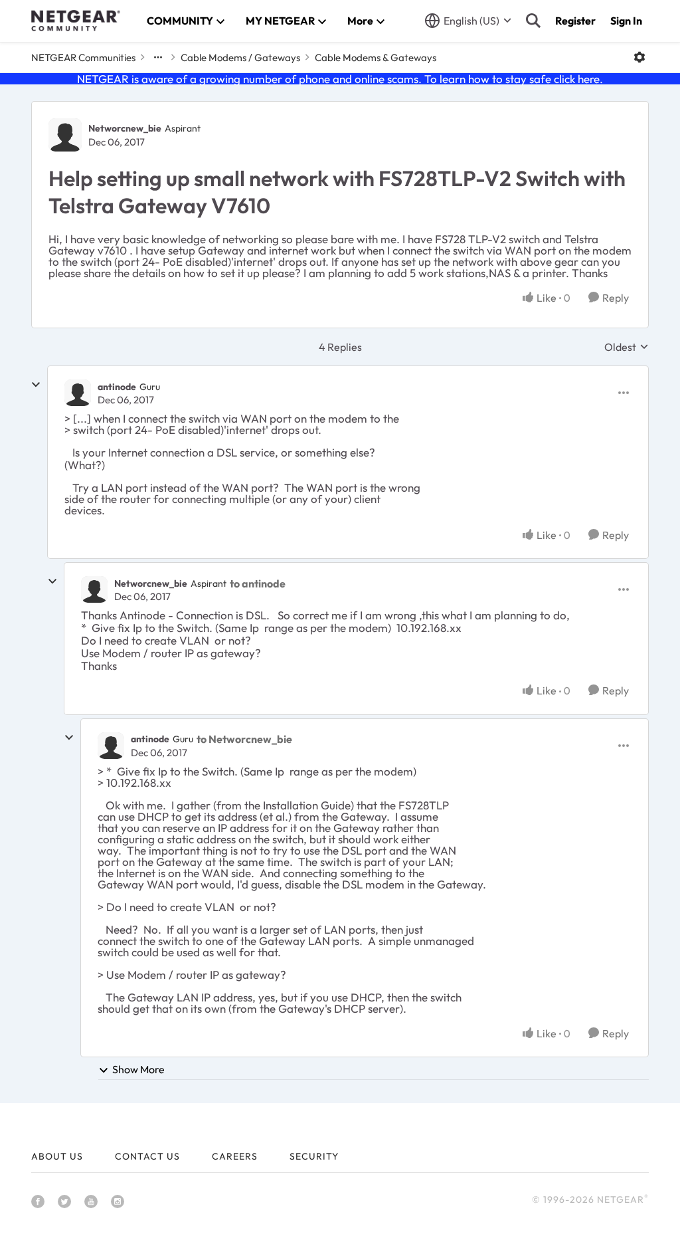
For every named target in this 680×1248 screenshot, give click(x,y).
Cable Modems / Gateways (240, 57)
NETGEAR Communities (83, 57)
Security (314, 1156)
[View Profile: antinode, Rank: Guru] (77, 392)
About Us (57, 1156)
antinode (117, 386)
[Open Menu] (639, 57)
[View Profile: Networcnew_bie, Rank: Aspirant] (65, 135)
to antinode (258, 583)
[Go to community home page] (75, 20)
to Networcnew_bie (244, 739)
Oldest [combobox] (626, 347)
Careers (235, 1156)
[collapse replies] (36, 385)
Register (575, 20)
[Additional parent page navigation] (158, 57)
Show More (138, 1069)
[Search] (533, 21)
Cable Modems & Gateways (375, 57)
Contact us (147, 1156)
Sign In (626, 20)
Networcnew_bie (124, 128)
